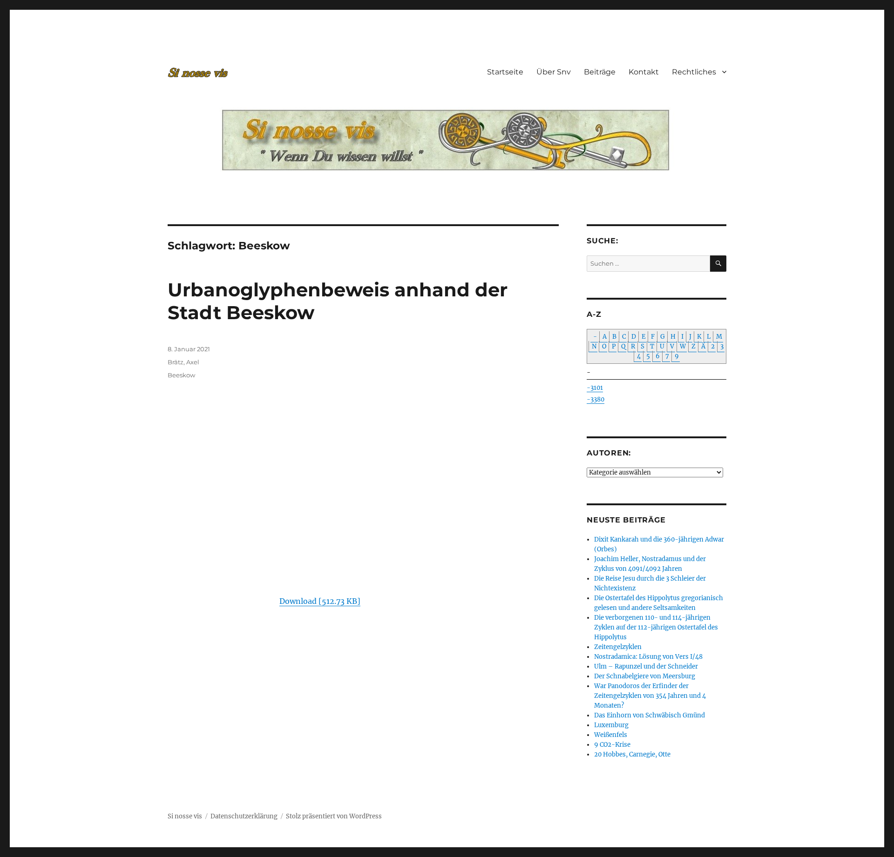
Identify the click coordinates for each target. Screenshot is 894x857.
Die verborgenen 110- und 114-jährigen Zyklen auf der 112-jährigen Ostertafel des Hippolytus (656, 627)
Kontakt (644, 71)
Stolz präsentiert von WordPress (334, 816)
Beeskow (181, 375)
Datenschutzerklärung (244, 816)
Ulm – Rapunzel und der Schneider (646, 666)
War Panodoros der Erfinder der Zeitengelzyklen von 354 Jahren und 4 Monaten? (650, 696)
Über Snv (553, 71)
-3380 (595, 399)
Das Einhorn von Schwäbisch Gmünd (649, 715)
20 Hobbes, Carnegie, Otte (632, 754)
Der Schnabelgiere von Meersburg (644, 676)
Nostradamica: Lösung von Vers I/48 (648, 657)
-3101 (595, 388)
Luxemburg (611, 725)
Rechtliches (694, 71)
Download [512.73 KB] (319, 601)
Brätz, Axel (183, 362)
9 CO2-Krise (612, 745)
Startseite (505, 71)
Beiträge (600, 71)
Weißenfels (610, 735)
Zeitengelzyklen (618, 647)
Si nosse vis (185, 816)
